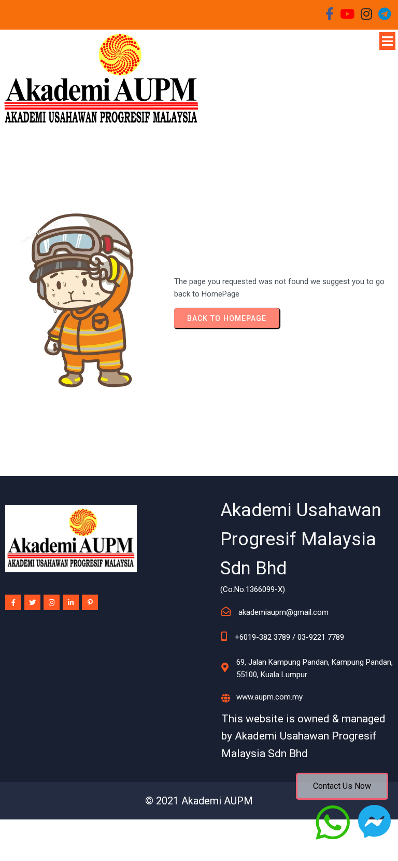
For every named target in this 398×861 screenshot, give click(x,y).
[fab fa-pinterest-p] (90, 602)
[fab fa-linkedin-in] (71, 602)
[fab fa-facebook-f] (13, 602)
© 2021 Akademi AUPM (199, 801)
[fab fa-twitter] (32, 602)
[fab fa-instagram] (52, 602)
